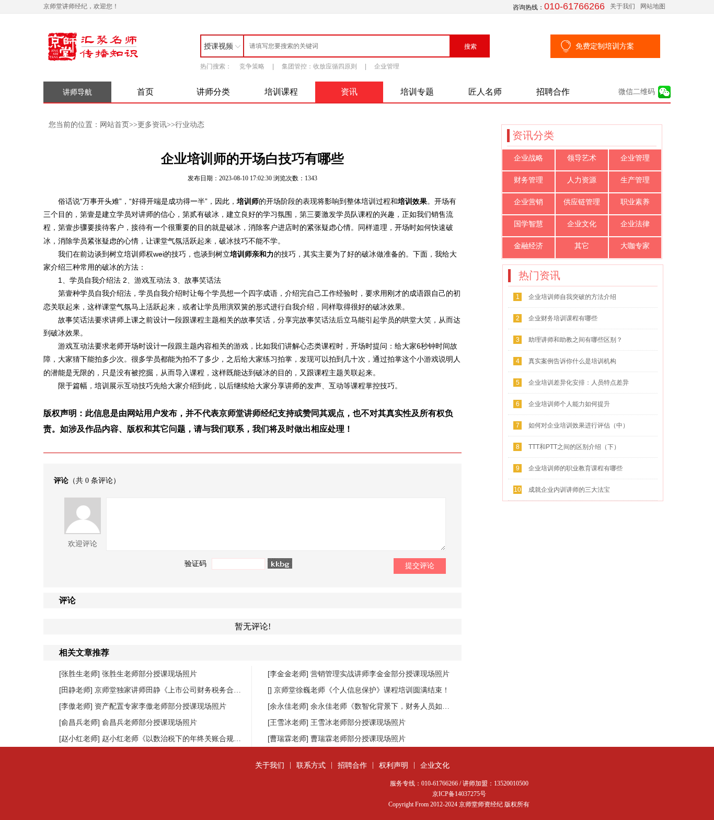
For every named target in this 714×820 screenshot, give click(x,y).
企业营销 (528, 202)
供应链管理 (581, 202)
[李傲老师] (77, 706)
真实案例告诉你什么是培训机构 (572, 361)
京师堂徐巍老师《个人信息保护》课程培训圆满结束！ (362, 690)
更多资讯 (152, 124)
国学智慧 (528, 224)
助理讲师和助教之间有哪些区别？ (575, 339)
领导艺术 (581, 158)
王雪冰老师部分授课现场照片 (358, 722)
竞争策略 (251, 66)
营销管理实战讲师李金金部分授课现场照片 (380, 673)
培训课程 (281, 91)
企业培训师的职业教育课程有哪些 (575, 468)
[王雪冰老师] (289, 722)
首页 (145, 91)
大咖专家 (635, 246)
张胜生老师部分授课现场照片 (149, 673)
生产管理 (635, 180)
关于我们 (622, 6)
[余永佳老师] (289, 706)
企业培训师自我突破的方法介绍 (572, 297)
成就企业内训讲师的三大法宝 (569, 489)
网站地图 (652, 6)
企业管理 (386, 66)
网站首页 (114, 124)
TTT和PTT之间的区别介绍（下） (574, 447)
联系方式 (311, 765)
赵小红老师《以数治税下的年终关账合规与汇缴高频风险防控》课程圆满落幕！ (230, 738)
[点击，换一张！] (280, 563)
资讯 (349, 91)
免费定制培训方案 (604, 46)
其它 (581, 246)
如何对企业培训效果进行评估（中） (578, 425)
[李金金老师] (289, 673)
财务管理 (528, 180)
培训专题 (417, 91)
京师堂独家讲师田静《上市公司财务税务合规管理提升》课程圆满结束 (208, 690)
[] (271, 690)
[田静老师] (77, 690)
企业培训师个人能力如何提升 (569, 404)
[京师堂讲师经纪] (93, 61)
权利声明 (393, 765)
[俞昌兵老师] (80, 722)
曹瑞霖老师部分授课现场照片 (358, 738)
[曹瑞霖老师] (289, 738)
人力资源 (581, 180)
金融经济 (528, 246)
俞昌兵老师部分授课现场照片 (149, 722)
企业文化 (581, 224)
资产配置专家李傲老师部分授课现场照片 (160, 706)
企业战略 (528, 158)
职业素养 (635, 202)
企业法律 (635, 224)
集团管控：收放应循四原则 (319, 66)
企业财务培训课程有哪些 (562, 318)
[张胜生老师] (80, 673)
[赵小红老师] (80, 738)
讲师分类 (213, 91)
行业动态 (189, 124)
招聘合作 (553, 91)
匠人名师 (485, 91)
